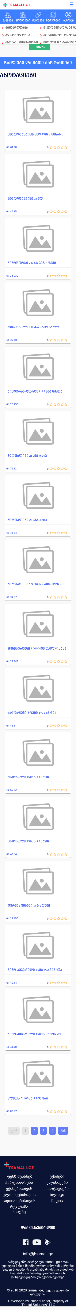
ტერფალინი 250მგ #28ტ (27, 520)
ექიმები (57, 1176)
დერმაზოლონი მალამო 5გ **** (33, 327)
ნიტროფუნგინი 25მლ (25, 198)
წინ (63, 1131)
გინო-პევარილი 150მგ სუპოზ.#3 (34, 1034)
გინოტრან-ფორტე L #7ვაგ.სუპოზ (34, 391)
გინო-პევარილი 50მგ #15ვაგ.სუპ (34, 970)
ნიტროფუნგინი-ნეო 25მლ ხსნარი (35, 134)
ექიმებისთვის (19, 1188)
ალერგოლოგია (18, 34)
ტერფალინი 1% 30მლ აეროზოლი (35, 584)
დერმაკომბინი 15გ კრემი (28, 905)
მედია (57, 1200)
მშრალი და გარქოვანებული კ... (59, 42)
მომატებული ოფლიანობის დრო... (59, 34)
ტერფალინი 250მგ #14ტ (27, 455)
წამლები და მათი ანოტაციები (38, 62)
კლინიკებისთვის (19, 1194)
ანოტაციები (57, 1188)
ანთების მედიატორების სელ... (21, 42)
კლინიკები (57, 1182)
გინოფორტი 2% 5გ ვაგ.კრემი (31, 263)
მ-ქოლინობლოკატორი (59, 27)
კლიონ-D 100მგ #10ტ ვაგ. (28, 1098)
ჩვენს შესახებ (19, 1176)
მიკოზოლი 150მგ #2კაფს (28, 841)
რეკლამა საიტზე (19, 1209)
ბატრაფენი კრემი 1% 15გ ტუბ (31, 713)
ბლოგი (57, 1194)
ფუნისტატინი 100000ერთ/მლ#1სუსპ (36, 648)
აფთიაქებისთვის (19, 1200)
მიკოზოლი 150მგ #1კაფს (28, 777)
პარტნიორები (19, 1182)
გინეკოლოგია (16, 27)
